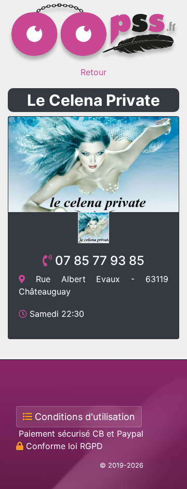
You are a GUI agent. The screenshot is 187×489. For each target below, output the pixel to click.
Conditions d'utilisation (83, 416)
